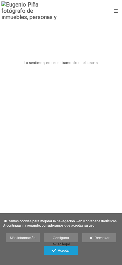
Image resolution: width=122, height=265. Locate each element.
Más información (22, 238)
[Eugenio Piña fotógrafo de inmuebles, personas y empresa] (31, 10)
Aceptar (63, 250)
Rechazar (101, 238)
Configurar (61, 238)
